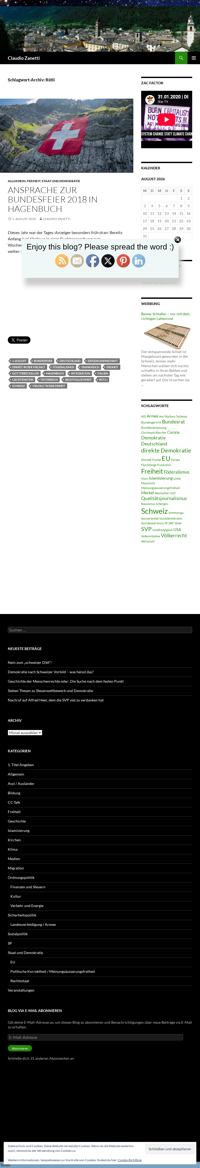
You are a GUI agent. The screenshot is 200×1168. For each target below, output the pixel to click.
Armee (152, 416)
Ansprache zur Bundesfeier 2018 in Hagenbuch (53, 199)
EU (166, 458)
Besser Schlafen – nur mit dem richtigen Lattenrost (165, 316)
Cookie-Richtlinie (130, 1160)
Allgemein (17, 181)
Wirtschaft (148, 541)
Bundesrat (173, 422)
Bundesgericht (151, 422)
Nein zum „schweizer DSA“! (30, 662)
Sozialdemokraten (170, 518)
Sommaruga (176, 512)
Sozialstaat (148, 523)
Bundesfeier (43, 360)
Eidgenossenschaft (103, 360)
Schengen (162, 503)
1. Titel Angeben (21, 764)
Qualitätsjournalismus (164, 498)
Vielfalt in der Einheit (48, 386)
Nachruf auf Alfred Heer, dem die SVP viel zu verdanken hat (56, 700)
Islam (144, 478)
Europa (175, 459)
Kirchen (14, 840)
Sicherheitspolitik (22, 915)
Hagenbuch (55, 373)
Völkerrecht (174, 535)
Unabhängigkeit (162, 530)
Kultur (15, 896)
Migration (16, 868)
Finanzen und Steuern (27, 887)
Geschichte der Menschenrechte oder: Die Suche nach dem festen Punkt (66, 681)
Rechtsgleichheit (78, 379)
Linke (177, 478)
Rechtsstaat (19, 981)
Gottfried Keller (25, 373)
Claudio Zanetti (24, 58)
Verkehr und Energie (26, 905)
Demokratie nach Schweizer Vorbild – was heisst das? (51, 672)
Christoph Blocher (153, 432)
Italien (102, 373)
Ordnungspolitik (21, 877)
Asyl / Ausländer (21, 783)
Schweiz (18, 386)
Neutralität (162, 493)
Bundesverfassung (153, 428)
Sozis (160, 523)
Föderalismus (63, 367)
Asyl (162, 416)
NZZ (173, 493)
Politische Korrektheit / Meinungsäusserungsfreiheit (52, 971)
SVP (146, 529)
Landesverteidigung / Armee (33, 924)
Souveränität (150, 518)
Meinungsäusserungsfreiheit (160, 488)
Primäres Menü (194, 58)
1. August (19, 360)
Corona (173, 432)
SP (166, 523)
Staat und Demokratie (61, 181)
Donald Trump (151, 460)
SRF (171, 523)
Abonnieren (20, 1048)
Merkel (147, 492)
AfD (143, 416)
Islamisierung (161, 477)
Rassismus (148, 504)
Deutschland (70, 360)
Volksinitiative (150, 536)
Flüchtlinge (149, 465)
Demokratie (153, 437)
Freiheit (33, 181)
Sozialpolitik (18, 934)
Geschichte (17, 821)
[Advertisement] (67, 297)
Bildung (14, 793)
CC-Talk (14, 802)
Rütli (103, 379)
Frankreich (90, 367)
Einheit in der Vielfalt (28, 367)
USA (177, 529)
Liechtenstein (22, 379)
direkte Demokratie (166, 450)
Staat (178, 523)
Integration (80, 373)
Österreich (49, 379)
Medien (14, 858)
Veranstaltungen (21, 990)
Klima (12, 849)
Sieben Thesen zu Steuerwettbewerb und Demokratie (50, 690)
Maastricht (148, 483)
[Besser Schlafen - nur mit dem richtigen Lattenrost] (166, 334)
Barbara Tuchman (176, 416)
